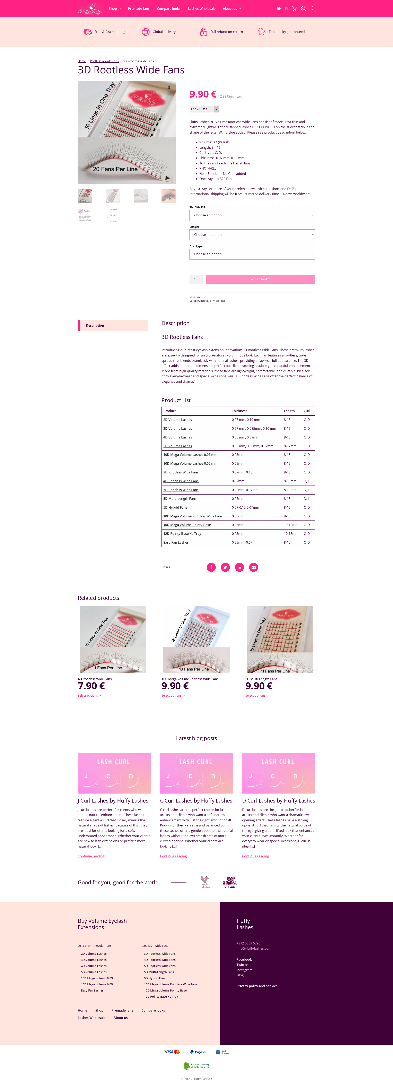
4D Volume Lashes (177, 437)
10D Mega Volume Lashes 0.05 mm (190, 463)
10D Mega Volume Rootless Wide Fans (192, 516)
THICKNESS (197, 207)
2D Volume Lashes (177, 419)
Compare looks (169, 8)
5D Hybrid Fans (175, 507)
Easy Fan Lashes (176, 542)
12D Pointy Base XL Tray (182, 533)
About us (230, 8)
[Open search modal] (313, 8)
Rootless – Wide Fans (104, 61)
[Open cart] (294, 8)
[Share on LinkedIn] (239, 567)
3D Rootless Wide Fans (181, 472)
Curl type (196, 246)
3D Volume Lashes (177, 428)
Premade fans (139, 8)
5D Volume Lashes (177, 446)
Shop (113, 8)
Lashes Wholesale (202, 8)
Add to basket (261, 279)
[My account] (304, 8)
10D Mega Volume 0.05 (97, 984)
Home (82, 61)
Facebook (244, 959)
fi (286, 8)
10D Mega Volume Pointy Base (187, 525)
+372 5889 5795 (248, 943)
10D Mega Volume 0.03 (97, 978)
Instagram (245, 970)
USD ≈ (199, 109)
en (279, 8)
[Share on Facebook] (211, 567)
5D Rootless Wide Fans (181, 490)
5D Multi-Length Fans (179, 498)
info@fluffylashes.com (254, 948)
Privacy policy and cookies (257, 986)
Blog (240, 975)
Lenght (194, 227)
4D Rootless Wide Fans (181, 481)
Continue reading (91, 856)
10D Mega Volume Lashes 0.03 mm (190, 454)
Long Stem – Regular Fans (94, 946)
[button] (169, 87)
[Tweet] (225, 567)
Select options (88, 695)
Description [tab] (95, 325)
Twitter (242, 964)
